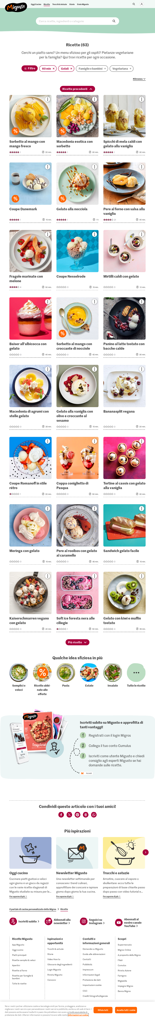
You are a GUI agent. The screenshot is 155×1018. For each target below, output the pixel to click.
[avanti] (146, 852)
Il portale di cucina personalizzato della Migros (32, 909)
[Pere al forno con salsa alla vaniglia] (124, 193)
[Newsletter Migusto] (77, 867)
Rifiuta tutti (103, 1010)
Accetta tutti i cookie (126, 1010)
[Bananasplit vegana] (124, 398)
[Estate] (89, 679)
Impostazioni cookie (92, 985)
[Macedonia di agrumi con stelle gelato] (30, 398)
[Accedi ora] (142, 4)
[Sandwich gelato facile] (124, 535)
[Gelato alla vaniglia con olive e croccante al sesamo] (77, 398)
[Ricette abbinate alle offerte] (42, 679)
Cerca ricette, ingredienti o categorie (77, 21)
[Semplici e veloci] (18, 679)
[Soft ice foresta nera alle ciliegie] (77, 603)
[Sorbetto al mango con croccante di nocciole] (77, 328)
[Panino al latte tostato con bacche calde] (124, 328)
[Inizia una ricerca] (133, 4)
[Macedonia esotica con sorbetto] (77, 126)
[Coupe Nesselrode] (77, 261)
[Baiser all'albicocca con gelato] (30, 328)
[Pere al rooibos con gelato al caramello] (77, 535)
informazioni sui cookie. (78, 1014)
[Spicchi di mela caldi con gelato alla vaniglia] (124, 126)
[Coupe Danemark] (30, 193)
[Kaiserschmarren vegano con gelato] (30, 603)
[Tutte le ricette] (136, 679)
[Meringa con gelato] (30, 535)
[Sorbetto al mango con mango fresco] (30, 126)
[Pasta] (65, 679)
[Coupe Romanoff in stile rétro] (30, 468)
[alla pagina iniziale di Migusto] (16, 5)
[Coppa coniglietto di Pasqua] (77, 468)
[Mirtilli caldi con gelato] (124, 261)
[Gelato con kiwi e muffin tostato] (124, 603)
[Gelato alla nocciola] (77, 193)
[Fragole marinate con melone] (30, 261)
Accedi (89, 773)
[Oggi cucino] (30, 867)
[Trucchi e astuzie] (124, 867)
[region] (77, 1010)
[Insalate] (112, 679)
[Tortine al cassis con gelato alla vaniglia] (124, 468)
